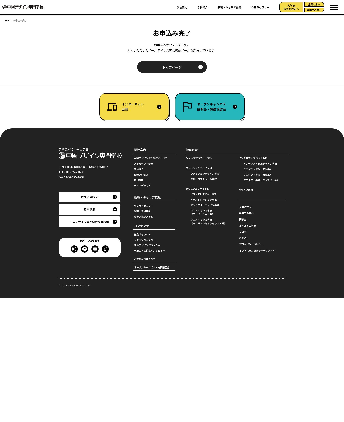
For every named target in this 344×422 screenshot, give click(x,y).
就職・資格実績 (142, 211)
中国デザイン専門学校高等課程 (89, 222)
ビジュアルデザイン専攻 (204, 194)
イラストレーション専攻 (204, 199)
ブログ (242, 231)
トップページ (172, 67)
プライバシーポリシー (251, 244)
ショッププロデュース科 (199, 158)
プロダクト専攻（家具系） (257, 169)
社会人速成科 (246, 189)
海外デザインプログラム (147, 245)
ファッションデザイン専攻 (205, 173)
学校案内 (182, 7)
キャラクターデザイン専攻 (205, 205)
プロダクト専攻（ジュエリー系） (261, 180)
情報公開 (139, 180)
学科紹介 (202, 7)
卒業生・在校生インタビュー (149, 250)
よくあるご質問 (247, 225)
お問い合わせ (89, 197)
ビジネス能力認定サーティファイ (257, 250)
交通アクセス (141, 174)
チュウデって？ (142, 185)
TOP (7, 20)
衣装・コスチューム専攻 (204, 179)
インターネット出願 (133, 107)
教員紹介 (139, 169)
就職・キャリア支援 (229, 7)
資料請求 (89, 209)
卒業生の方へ (314, 10)
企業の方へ (314, 4)
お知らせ (244, 238)
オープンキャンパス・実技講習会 (152, 267)
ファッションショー (144, 239)
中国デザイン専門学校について (150, 158)
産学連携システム (143, 216)
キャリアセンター (143, 205)
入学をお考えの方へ (291, 7)
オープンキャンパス (211, 107)
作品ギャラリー (260, 7)
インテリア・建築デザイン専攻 (260, 163)
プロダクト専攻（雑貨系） (257, 174)
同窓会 (242, 219)
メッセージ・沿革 (143, 163)
